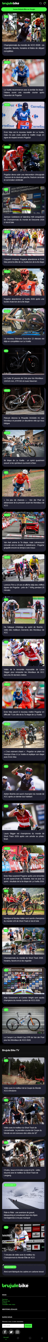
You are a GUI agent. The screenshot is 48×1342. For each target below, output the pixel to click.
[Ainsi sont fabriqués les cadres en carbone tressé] (24, 1267)
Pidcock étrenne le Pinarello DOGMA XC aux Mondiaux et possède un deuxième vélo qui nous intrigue (24, 421)
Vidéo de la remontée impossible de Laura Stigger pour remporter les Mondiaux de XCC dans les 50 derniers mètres (24, 672)
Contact (4, 1303)
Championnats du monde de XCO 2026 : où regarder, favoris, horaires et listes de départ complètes (24, 48)
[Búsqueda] (40, 3)
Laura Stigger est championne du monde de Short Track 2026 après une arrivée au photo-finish (24, 836)
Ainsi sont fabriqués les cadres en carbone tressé (24, 1272)
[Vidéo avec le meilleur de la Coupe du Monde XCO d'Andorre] (23, 1084)
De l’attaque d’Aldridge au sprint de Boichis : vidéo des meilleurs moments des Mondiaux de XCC (24, 630)
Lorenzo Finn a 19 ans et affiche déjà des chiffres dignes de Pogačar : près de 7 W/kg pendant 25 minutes (24, 587)
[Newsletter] (44, 3)
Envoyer (28, 1326)
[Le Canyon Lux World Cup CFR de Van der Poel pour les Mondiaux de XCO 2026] (23, 1033)
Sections (5, 1299)
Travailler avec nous (8, 1304)
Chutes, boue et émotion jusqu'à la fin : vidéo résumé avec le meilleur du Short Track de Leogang (22, 1173)
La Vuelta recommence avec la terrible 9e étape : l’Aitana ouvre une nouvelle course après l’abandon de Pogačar (24, 92)
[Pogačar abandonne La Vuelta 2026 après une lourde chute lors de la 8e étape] (23, 295)
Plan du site (6, 1301)
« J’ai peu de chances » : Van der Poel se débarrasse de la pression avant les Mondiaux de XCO (24, 503)
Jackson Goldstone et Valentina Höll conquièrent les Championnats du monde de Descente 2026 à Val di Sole (24, 219)
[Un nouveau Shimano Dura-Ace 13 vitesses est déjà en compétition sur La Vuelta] (23, 334)
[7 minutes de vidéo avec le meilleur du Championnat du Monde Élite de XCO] (23, 1250)
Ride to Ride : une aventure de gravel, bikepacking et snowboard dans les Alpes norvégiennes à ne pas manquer (20, 1215)
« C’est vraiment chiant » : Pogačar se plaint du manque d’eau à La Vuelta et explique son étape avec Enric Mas (24, 754)
